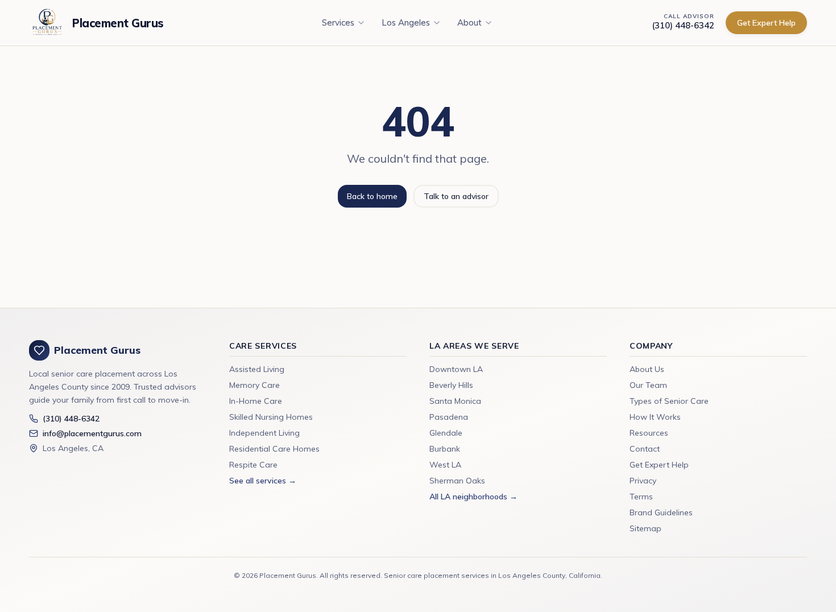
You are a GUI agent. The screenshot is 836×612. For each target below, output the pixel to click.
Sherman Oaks (457, 480)
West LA (445, 465)
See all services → (262, 480)
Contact (645, 449)
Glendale (445, 433)
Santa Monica (455, 401)
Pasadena (448, 417)
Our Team (648, 385)
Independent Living (264, 433)
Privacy (643, 480)
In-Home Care (255, 401)
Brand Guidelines (661, 512)
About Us (647, 369)
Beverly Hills (451, 385)
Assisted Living (256, 369)
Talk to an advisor (456, 196)
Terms (641, 496)
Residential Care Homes (274, 449)
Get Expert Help (766, 23)
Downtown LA (456, 369)
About (469, 22)
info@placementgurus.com (92, 433)
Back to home (372, 196)
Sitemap (645, 528)
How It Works (655, 417)
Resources (649, 433)
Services (338, 22)
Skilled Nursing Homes (271, 417)
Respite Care (253, 465)
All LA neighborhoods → (473, 496)
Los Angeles (406, 22)
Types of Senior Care (669, 401)
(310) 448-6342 (683, 25)
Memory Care (254, 385)
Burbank (444, 449)
